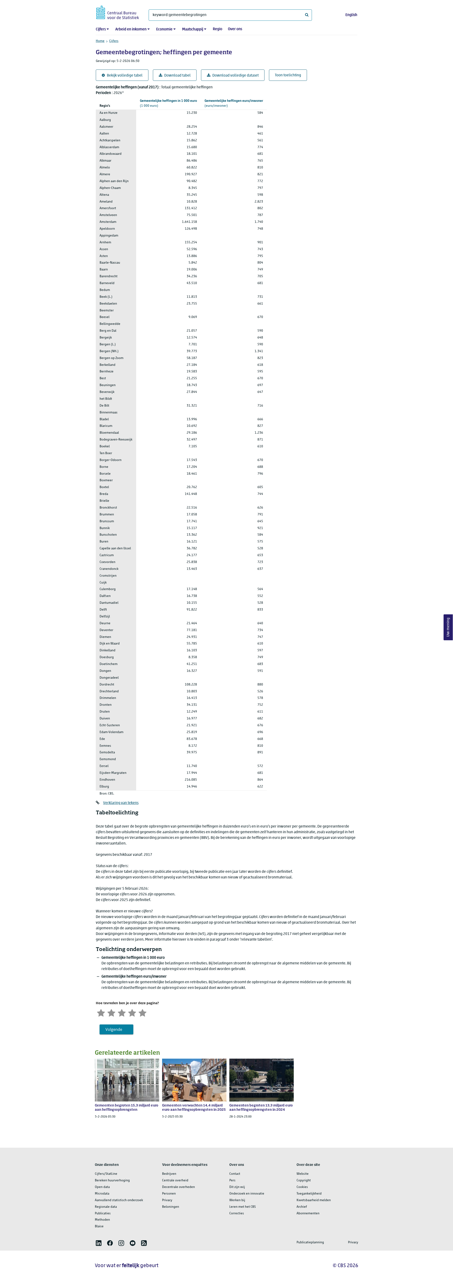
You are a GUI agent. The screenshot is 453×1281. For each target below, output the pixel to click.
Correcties (236, 1213)
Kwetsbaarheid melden (314, 1200)
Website (303, 1173)
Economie (164, 29)
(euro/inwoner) (234, 103)
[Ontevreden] (111, 1012)
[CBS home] (117, 11)
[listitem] (98, 1243)
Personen (169, 1193)
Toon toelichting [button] (288, 75)
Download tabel (177, 76)
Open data (102, 1187)
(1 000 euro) (168, 103)
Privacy (167, 1200)
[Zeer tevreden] (142, 1012)
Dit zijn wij (237, 1187)
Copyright (304, 1180)
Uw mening (448, 627)
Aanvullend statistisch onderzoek (119, 1200)
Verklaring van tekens (120, 803)
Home (100, 41)
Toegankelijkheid (309, 1193)
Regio (217, 29)
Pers (232, 1180)
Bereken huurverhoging (112, 1180)
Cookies (302, 1187)
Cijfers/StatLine (106, 1173)
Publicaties (103, 1213)
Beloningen (170, 1206)
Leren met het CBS (242, 1206)
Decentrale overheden (178, 1187)
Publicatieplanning (310, 1242)
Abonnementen (308, 1213)
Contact (234, 1173)
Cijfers (101, 29)
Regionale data (106, 1206)
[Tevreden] (132, 1012)
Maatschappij (192, 29)
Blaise (99, 1226)
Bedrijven (169, 1173)
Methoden (102, 1219)
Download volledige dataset (235, 76)
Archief (302, 1206)
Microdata (102, 1193)
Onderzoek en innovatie (246, 1193)
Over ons (235, 29)
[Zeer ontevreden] (101, 1012)
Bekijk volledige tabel (125, 76)
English (351, 15)
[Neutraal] (122, 1012)
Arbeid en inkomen (131, 29)
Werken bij (237, 1200)
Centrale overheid (175, 1180)
